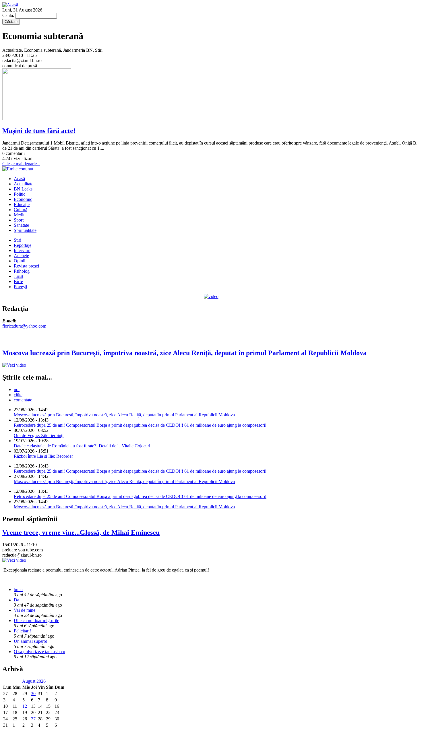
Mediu (20, 214)
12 (24, 706)
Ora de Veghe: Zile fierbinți (38, 435)
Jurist (18, 276)
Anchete (21, 255)
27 (33, 718)
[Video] (211, 296)
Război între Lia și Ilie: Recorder (43, 456)
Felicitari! (22, 630)
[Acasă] (10, 4)
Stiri (17, 240)
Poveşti (20, 286)
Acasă (19, 178)
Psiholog (22, 271)
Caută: (8, 15)
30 (33, 693)
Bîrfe (18, 281)
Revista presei (26, 265)
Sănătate (21, 225)
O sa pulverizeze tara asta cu (39, 651)
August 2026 (34, 681)
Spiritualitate (25, 230)
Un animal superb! (30, 641)
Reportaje (22, 245)
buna (18, 589)
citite (18, 394)
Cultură (20, 209)
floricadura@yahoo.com (24, 326)
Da (16, 599)
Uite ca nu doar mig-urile (36, 620)
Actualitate (23, 183)
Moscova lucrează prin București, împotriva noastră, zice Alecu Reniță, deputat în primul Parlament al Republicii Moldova (124, 414)
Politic (19, 194)
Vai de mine (24, 610)
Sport (19, 220)
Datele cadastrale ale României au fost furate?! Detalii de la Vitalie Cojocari (82, 445)
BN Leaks (23, 188)
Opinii (19, 260)
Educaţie (22, 204)
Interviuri (22, 250)
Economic (23, 199)
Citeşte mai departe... (21, 163)
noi (17, 389)
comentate (23, 399)
